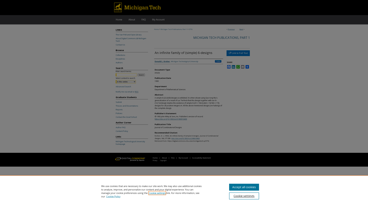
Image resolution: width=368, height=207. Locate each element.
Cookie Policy (113, 196)
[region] (184, 191)
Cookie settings (157, 193)
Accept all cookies (244, 187)
